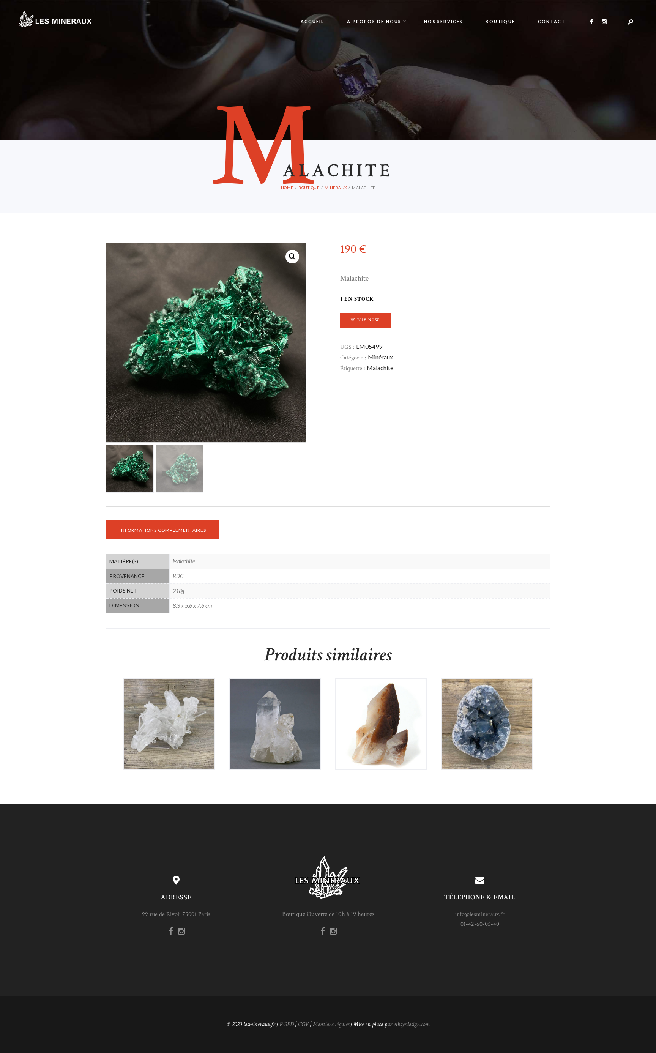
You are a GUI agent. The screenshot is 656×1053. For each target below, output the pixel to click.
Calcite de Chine (381, 704)
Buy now (368, 320)
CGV (303, 1024)
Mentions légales (331, 1024)
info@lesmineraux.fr (480, 914)
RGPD (286, 1024)
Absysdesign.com (411, 1024)
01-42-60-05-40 (479, 924)
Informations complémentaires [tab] (163, 530)
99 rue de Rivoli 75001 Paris (176, 914)
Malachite (380, 367)
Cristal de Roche (169, 704)
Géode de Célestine (486, 704)
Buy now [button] (172, 740)
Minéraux (380, 357)
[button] (292, 256)
